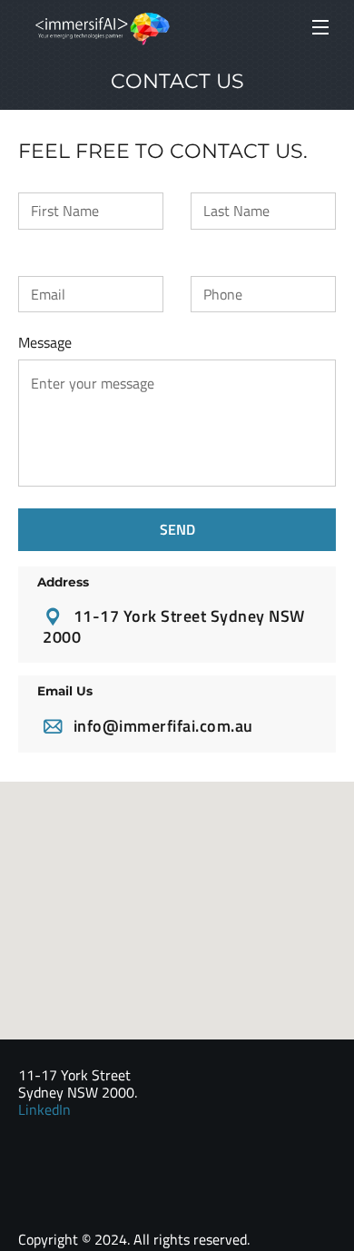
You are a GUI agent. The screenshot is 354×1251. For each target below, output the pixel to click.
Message (45, 342)
